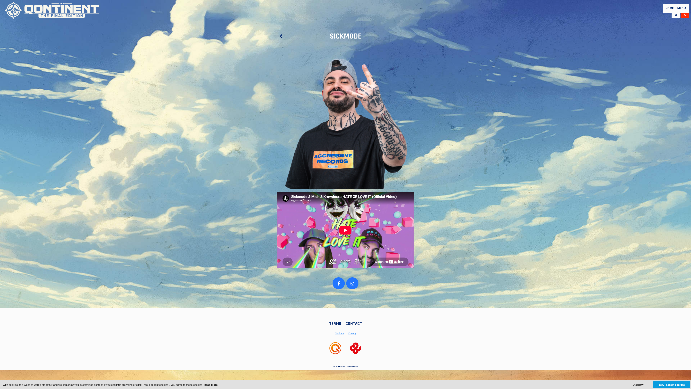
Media (681, 8)
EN (684, 15)
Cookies (339, 333)
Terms (335, 323)
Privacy (352, 333)
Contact (354, 323)
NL (675, 15)
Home (670, 8)
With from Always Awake (345, 367)
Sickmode (346, 36)
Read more (211, 384)
